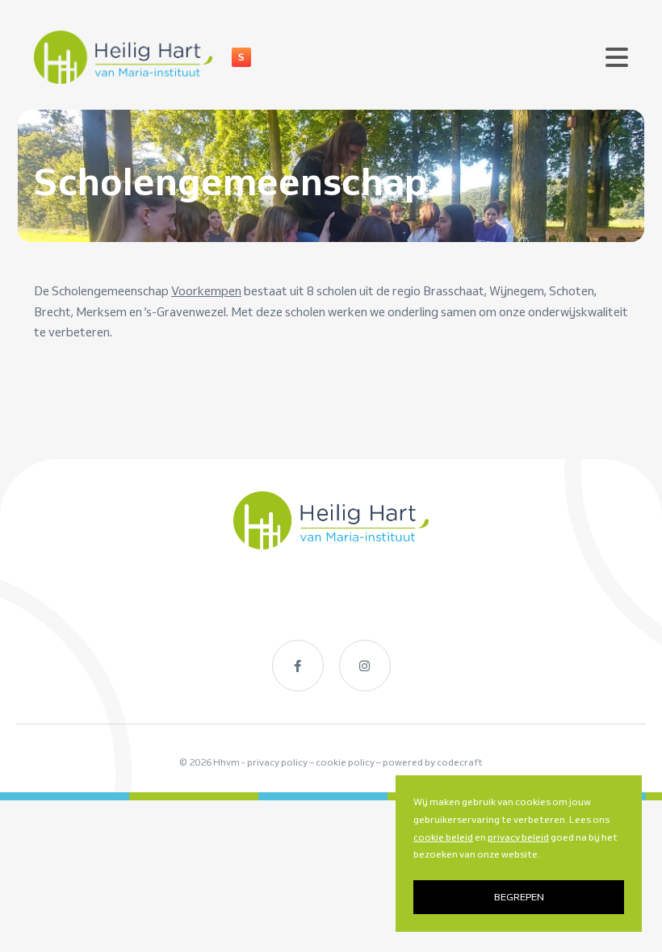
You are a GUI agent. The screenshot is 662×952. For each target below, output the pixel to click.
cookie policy (345, 762)
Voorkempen (206, 291)
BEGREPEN (519, 897)
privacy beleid (518, 837)
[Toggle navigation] (616, 57)
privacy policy (277, 762)
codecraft (460, 762)
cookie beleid (443, 837)
